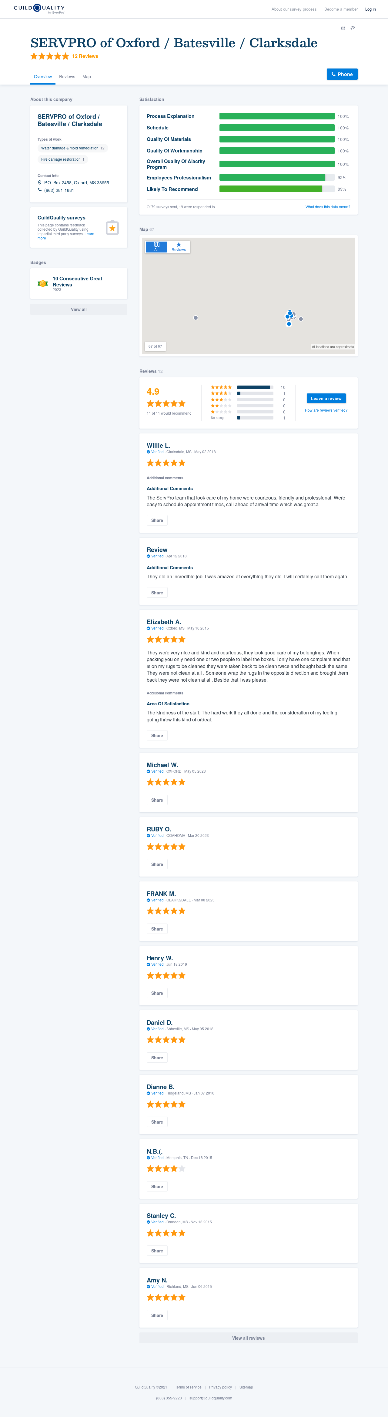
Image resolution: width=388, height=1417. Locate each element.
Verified (157, 451)
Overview (43, 76)
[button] (300, 319)
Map (86, 76)
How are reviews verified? (326, 410)
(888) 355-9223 (169, 1397)
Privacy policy (220, 1386)
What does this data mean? (328, 207)
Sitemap (246, 1386)
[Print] (343, 28)
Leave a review (326, 398)
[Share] (353, 28)
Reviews (67, 76)
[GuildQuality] (39, 9)
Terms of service (188, 1386)
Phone (345, 74)
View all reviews (248, 1338)
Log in (370, 9)
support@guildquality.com (210, 1397)
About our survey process (294, 9)
